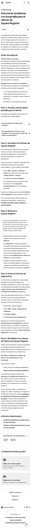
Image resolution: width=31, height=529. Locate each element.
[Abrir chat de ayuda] (26, 524)
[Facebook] (27, 507)
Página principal (6, 9)
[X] (25, 507)
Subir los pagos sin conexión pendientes (16, 370)
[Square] (2, 3)
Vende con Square (15, 492)
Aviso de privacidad (15, 520)
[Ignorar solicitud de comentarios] (27, 436)
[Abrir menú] (28, 3)
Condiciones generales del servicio (15, 522)
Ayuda (8, 2)
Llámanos (15, 499)
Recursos (15, 496)
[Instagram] (29, 507)
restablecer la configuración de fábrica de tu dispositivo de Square (15, 396)
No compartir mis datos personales (15, 517)
